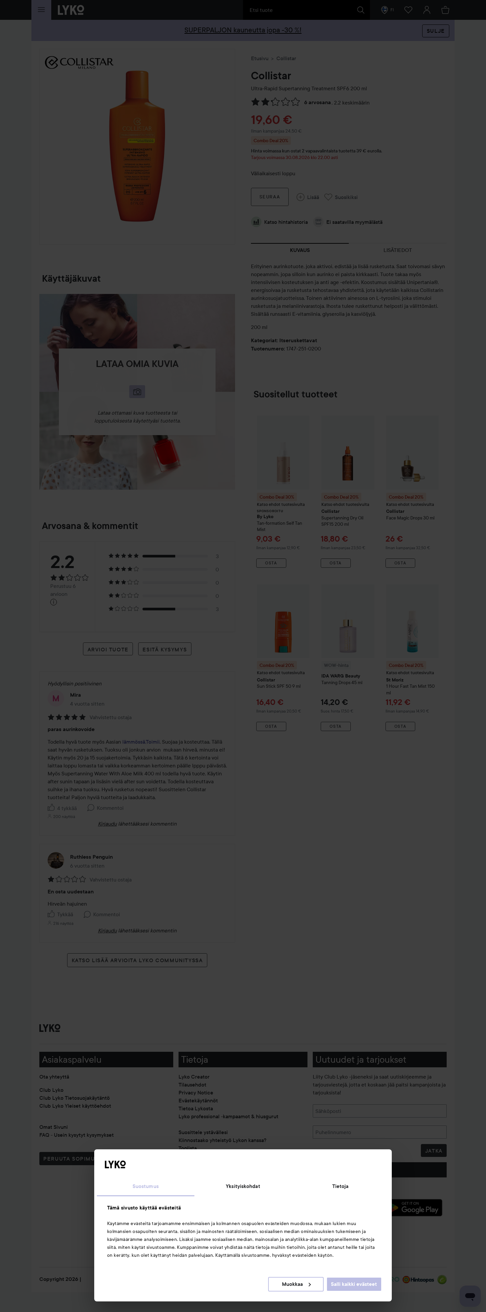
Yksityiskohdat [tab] (243, 1186)
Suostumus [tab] (146, 1186)
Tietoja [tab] (340, 1186)
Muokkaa (292, 1284)
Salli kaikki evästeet (354, 1284)
